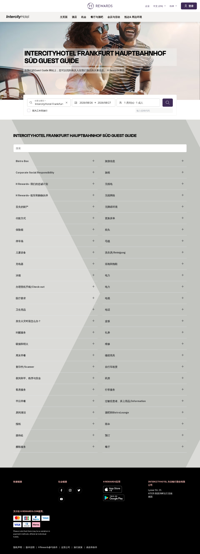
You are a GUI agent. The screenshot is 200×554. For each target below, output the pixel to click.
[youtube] (61, 499)
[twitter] (79, 490)
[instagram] (70, 490)
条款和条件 (91, 547)
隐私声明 (17, 547)
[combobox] (49, 102)
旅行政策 (78, 547)
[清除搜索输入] (66, 102)
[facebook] (61, 490)
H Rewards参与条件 (48, 547)
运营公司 (65, 547)
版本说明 (30, 547)
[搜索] (167, 102)
